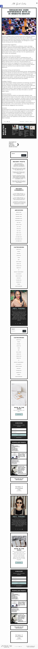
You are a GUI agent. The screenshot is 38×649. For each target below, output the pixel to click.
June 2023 (19, 228)
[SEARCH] (24, 331)
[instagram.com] (18, 529)
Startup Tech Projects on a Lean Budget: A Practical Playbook (18, 173)
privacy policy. (19, 437)
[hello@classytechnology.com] (20, 323)
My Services (6, 646)
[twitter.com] (16, 529)
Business (19, 368)
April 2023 (19, 232)
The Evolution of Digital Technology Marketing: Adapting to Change (21, 133)
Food (19, 257)
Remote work (19, 366)
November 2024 (18, 220)
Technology (18, 370)
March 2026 (18, 212)
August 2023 (18, 224)
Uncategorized (18, 286)
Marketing (18, 372)
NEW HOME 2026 (5, 645)
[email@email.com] (22, 529)
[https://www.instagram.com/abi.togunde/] (16, 323)
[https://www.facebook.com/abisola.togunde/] (22, 323)
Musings (19, 253)
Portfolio (18, 249)
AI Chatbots (18, 364)
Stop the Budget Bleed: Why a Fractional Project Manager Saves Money (19, 182)
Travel (18, 284)
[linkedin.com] (20, 529)
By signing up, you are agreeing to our (19, 437)
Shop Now (19, 414)
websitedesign (22, 121)
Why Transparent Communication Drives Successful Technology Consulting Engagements (19, 165)
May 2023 (19, 230)
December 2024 (18, 218)
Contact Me (6, 647)
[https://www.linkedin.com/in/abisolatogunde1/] (18, 323)
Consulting (18, 265)
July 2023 (19, 226)
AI (18, 269)
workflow (31, 121)
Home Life (19, 263)
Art (19, 259)
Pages (18, 251)
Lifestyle (19, 255)
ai (33, 121)
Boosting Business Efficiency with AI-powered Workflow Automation (32, 133)
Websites (19, 267)
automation (27, 121)
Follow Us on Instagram (19, 479)
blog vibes (18, 261)
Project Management (18, 362)
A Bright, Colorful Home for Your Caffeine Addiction (19, 194)
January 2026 (19, 216)
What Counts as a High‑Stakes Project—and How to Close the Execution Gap (19, 169)
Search (13, 153)
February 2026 (19, 214)
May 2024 (19, 222)
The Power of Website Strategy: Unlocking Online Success (13, 144)
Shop (11, 646)
